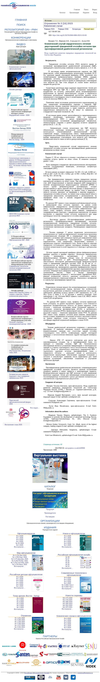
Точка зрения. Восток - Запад (26, 596)
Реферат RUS (49, 29)
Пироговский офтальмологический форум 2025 (20, 402)
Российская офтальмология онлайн (74, 555)
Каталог (62, 13)
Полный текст (89, 29)
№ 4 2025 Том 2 (67, 585)
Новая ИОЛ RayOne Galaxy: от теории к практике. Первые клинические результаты (20, 294)
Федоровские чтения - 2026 (19, 115)
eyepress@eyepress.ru (85, 673)
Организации (74, 13)
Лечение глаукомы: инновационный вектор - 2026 (20, 323)
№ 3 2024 (67, 627)
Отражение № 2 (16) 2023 (58, 23)
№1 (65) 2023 (67, 603)
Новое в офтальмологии (74, 534)
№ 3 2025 (19, 541)
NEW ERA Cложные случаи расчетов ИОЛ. (19, 215)
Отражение (26, 616)
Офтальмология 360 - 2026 (19, 240)
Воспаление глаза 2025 (13, 425)
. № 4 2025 (20, 602)
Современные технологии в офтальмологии (74, 574)
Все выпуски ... (19, 547)
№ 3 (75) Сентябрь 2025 (19, 563)
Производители (50, 513)
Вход (95, 13)
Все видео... (34, 408)
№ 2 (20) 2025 (20, 620)
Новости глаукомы (73, 595)
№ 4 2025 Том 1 (67, 587)
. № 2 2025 (20, 605)
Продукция (50, 509)
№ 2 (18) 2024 (20, 623)
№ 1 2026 (19, 538)
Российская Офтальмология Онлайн (36, 673)
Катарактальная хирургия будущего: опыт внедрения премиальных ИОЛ (19, 376)
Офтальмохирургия (26, 534)
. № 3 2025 (20, 604)
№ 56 (67, 561)
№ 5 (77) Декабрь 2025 (19, 559)
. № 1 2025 (20, 607)
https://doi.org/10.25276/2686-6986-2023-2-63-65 (69, 35)
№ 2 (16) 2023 (20, 627)
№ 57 (67, 559)
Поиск (86, 9)
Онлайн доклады (15, 89)
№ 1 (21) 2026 (20, 618)
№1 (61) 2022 (67, 605)
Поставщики (50, 517)
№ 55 (67, 563)
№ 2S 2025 (20, 543)
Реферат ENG (63, 29)
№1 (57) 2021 (67, 607)
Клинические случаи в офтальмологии (17, 68)
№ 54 (67, 564)
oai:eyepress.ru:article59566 (75, 448)
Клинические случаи (53, 26)
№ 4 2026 (67, 578)
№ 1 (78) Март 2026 (19, 557)
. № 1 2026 (20, 600)
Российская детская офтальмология (26, 575)
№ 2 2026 (19, 536)
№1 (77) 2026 (67, 598)
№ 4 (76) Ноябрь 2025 (20, 561)
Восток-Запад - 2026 (16, 140)
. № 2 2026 (20, 598)
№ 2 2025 (19, 545)
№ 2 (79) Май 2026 (19, 555)
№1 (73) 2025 (67, 600)
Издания (86, 13)
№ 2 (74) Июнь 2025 (19, 564)
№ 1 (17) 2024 (20, 625)
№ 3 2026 (67, 579)
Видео (94, 9)
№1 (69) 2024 (67, 602)
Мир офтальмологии (26, 553)
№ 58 (67, 557)
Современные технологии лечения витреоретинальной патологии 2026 (19, 268)
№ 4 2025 (19, 540)
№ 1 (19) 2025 (20, 622)
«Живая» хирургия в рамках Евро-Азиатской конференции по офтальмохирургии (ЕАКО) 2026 (20, 190)
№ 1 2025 (67, 545)
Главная (77, 9)
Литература (76, 29)
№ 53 (67, 566)
